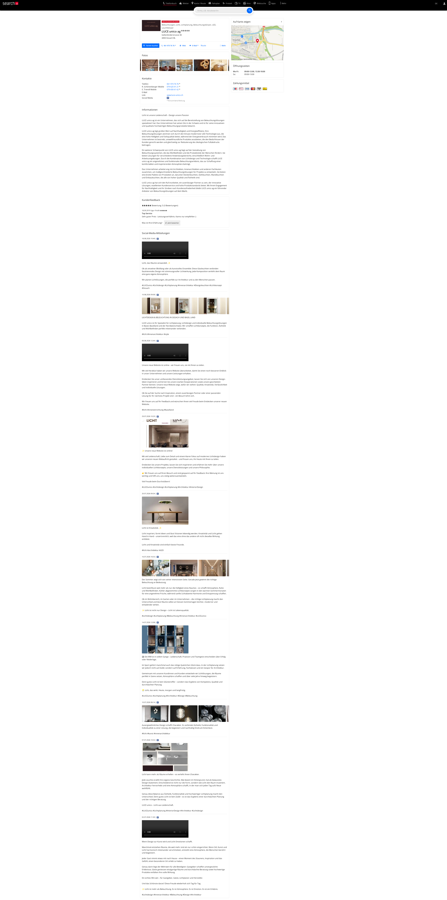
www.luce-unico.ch (175, 95)
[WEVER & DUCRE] (184, 65)
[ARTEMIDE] (167, 65)
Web (184, 45)
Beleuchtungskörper (202, 25)
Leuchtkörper (168, 28)
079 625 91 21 (173, 86)
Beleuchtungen (168, 25)
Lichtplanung (186, 25)
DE (436, 3)
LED (214, 25)
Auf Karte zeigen (242, 21)
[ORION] (202, 65)
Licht (178, 25)
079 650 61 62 (173, 89)
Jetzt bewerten (173, 223)
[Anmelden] (444, 3)
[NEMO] (150, 65)
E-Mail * (195, 45)
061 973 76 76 (173, 84)
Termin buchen (152, 45)
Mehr (224, 45)
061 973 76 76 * (170, 45)
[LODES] (219, 65)
